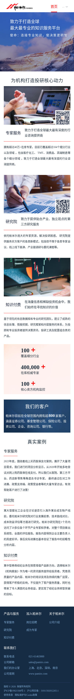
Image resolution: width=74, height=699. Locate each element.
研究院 (8, 630)
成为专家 (31, 630)
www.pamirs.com (38, 673)
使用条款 (8, 695)
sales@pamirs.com (39, 662)
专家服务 (9, 622)
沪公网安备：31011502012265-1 (43, 691)
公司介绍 (54, 622)
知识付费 (9, 637)
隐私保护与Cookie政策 (26, 695)
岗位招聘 (31, 622)
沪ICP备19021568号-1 (14, 691)
